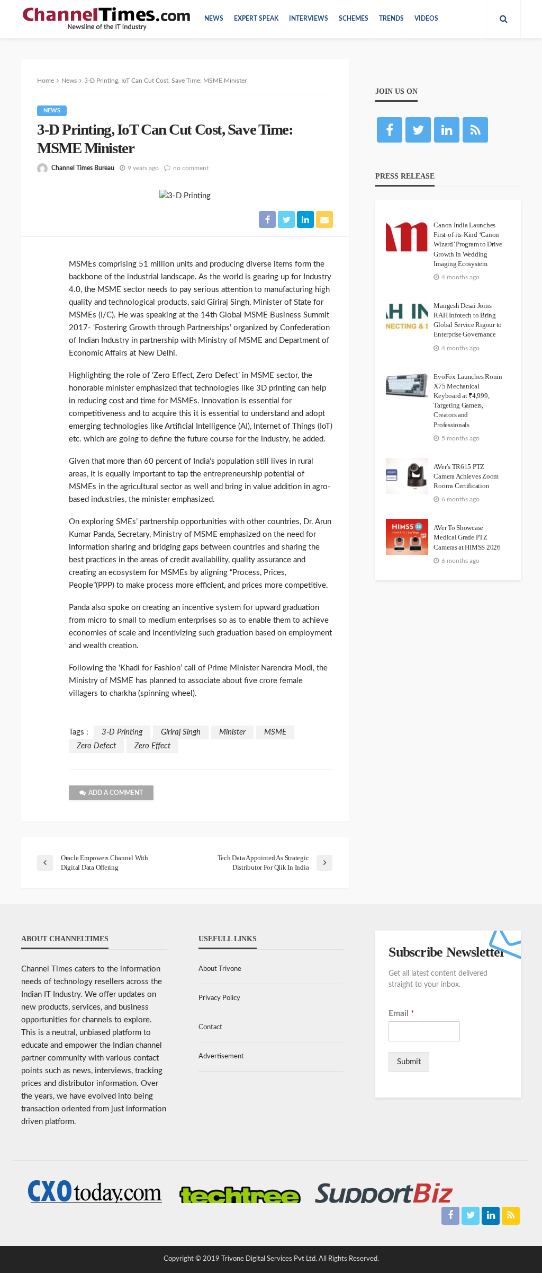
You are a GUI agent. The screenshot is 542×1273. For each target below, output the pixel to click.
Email (401, 1013)
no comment (191, 168)
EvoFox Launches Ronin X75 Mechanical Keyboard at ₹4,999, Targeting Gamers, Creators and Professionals (467, 401)
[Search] (503, 19)
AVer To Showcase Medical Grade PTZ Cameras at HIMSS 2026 (467, 537)
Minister (232, 732)
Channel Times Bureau (82, 168)
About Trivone (219, 969)
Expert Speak (256, 19)
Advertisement (221, 1056)
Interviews (308, 19)
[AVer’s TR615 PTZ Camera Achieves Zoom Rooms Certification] (407, 476)
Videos (426, 19)
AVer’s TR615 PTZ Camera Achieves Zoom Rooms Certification (466, 476)
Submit (409, 1062)
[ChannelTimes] (107, 19)
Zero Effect (152, 746)
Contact (210, 1027)
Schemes (353, 19)
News (213, 19)
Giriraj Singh (181, 732)
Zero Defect (96, 746)
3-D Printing (122, 732)
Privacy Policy (219, 998)
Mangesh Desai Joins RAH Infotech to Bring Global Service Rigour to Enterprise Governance (467, 320)
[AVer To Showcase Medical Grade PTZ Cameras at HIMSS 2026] (407, 537)
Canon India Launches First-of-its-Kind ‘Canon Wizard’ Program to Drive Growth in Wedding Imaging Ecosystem (467, 244)
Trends (391, 19)
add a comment (115, 793)
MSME (275, 732)
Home (45, 80)
